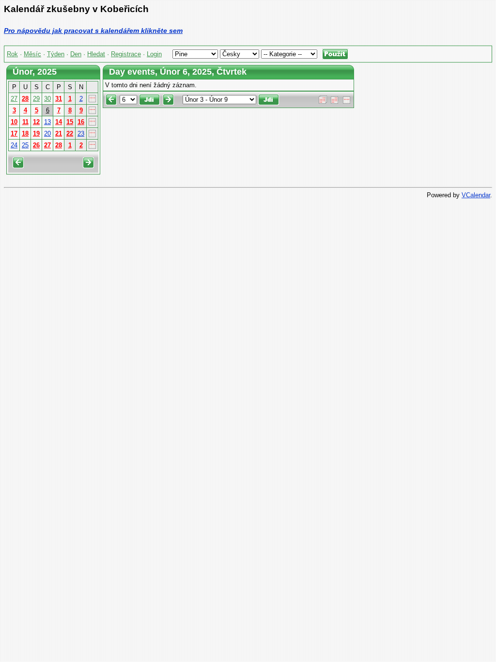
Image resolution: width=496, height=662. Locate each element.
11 (25, 122)
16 (81, 122)
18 (25, 133)
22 (69, 133)
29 (36, 98)
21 (58, 133)
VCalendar (476, 195)
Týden (55, 54)
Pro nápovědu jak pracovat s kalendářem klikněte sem (93, 30)
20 (47, 133)
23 (81, 133)
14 (58, 122)
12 (36, 122)
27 (14, 98)
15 (69, 122)
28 (25, 98)
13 (47, 122)
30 (47, 98)
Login (154, 54)
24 (14, 145)
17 (14, 133)
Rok (12, 54)
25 (25, 145)
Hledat (96, 54)
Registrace (126, 54)
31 (58, 98)
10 (14, 122)
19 (36, 133)
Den (75, 54)
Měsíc (32, 54)
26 (36, 145)
